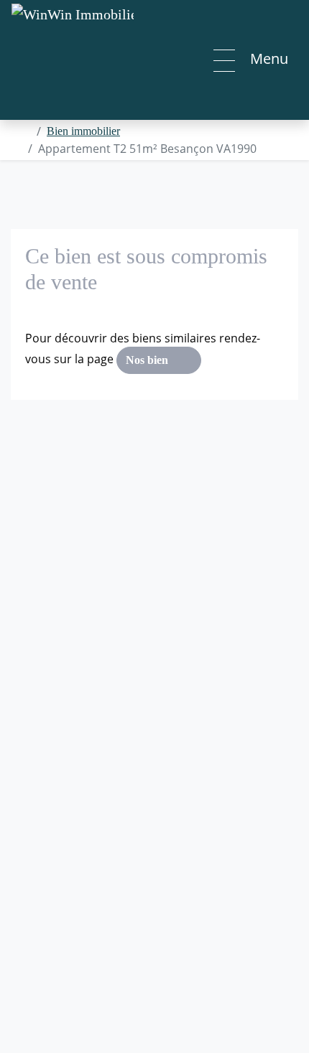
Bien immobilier (83, 131)
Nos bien (148, 360)
